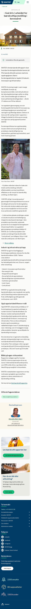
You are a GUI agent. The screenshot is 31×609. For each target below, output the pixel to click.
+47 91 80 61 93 (15, 423)
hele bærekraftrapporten (19, 383)
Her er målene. (9, 243)
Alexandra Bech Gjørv (15, 419)
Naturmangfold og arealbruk (10, 396)
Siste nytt (4, 6)
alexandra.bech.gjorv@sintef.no (16, 425)
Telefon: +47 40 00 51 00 (8, 509)
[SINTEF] (6, 2)
